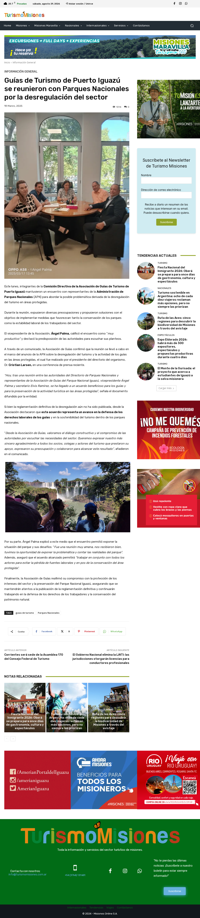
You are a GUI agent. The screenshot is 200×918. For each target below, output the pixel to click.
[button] (191, 25)
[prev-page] (6, 738)
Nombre (146, 175)
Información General (24, 62)
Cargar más (165, 388)
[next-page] (13, 738)
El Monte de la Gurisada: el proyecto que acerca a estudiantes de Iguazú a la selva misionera (176, 374)
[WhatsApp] (186, 4)
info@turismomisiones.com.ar (27, 874)
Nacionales (66, 710)
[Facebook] (174, 4)
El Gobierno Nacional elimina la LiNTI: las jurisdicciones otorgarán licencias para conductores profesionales (100, 659)
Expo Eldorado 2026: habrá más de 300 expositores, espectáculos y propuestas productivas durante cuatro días (175, 348)
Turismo (24, 710)
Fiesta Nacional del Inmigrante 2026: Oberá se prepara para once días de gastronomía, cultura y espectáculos (25, 721)
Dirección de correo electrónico (161, 189)
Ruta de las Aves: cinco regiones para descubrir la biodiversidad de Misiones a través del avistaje (108, 721)
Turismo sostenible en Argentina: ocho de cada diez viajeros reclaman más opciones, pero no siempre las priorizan (66, 721)
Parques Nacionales (48, 612)
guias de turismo (25, 612)
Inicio (7, 62)
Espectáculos (166, 335)
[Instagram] (180, 4)
